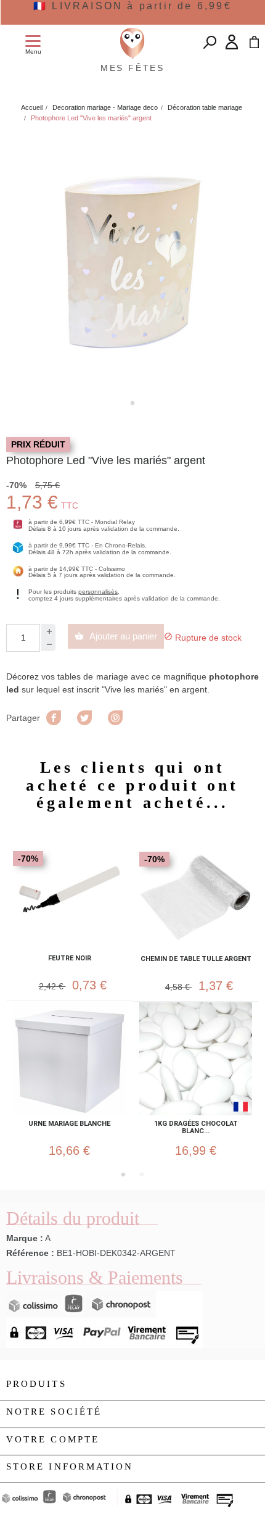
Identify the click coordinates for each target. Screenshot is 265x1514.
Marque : (24, 1238)
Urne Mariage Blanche (69, 1124)
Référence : (30, 1253)
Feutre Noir (69, 958)
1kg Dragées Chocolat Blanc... (196, 1127)
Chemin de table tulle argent (196, 959)
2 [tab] (142, 1174)
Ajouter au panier (116, 636)
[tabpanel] (132, 262)
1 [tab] (132, 403)
